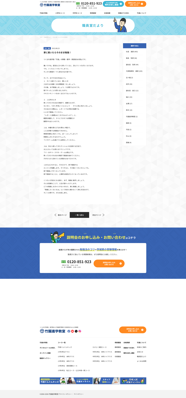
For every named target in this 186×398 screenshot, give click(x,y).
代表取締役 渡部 (132, 71)
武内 (127, 84)
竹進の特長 (43, 342)
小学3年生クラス (64, 352)
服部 (127, 123)
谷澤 (127, 103)
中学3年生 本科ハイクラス (102, 361)
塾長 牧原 (130, 58)
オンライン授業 (45, 353)
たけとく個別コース (100, 347)
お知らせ (140, 352)
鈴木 (127, 110)
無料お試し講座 (129, 353)
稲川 (127, 97)
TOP (41, 37)
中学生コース (77, 13)
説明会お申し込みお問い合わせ (109, 263)
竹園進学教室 (130, 116)
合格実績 (107, 13)
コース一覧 (62, 342)
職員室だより (47, 37)
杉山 (127, 136)
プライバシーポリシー (65, 394)
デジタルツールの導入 (47, 348)
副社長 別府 (130, 64)
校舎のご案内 (141, 347)
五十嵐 (128, 77)
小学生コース (60, 13)
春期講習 (118, 347)
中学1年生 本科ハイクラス (102, 352)
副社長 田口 (130, 90)
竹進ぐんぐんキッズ (65, 347)
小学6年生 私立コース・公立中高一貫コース (74, 370)
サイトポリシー (79, 394)
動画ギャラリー (45, 358)
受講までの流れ (123, 13)
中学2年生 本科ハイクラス (102, 356)
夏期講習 (118, 352)
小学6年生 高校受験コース (67, 366)
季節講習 (93, 13)
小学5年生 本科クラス (66, 361)
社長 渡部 (130, 51)
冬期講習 (118, 356)
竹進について (141, 342)
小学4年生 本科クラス (66, 356)
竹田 (127, 129)
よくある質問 (141, 361)
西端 (127, 142)
